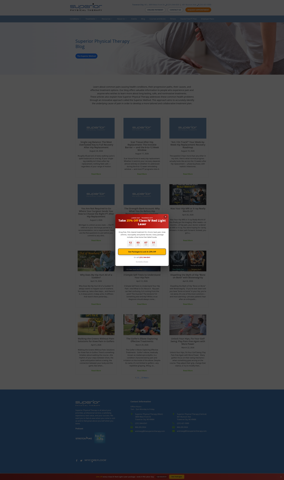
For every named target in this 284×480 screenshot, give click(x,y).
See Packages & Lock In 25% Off (142, 252)
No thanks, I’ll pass (142, 262)
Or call (142, 257)
